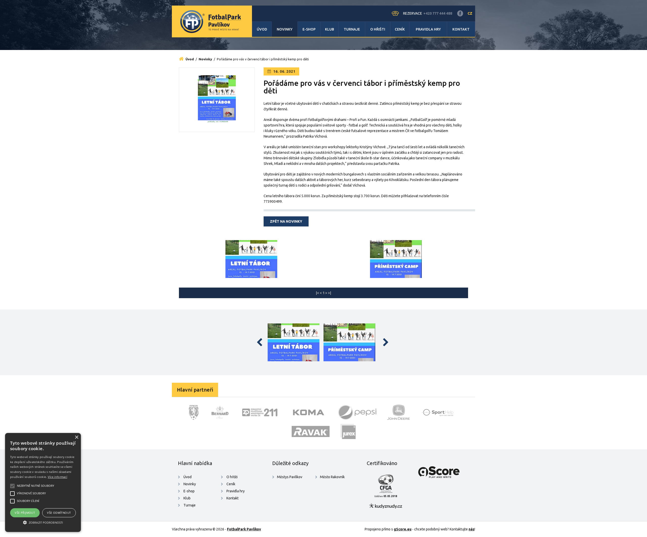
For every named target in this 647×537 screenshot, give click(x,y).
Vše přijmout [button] (25, 513)
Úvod (262, 29)
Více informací (57, 477)
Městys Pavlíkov (289, 477)
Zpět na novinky (286, 221)
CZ (470, 13)
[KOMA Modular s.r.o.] (309, 412)
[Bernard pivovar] (220, 412)
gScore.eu (402, 529)
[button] (43, 522)
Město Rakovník (332, 477)
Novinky (284, 29)
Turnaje (352, 29)
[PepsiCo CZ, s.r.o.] (357, 412)
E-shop (309, 29)
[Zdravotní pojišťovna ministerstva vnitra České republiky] (260, 412)
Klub (329, 29)
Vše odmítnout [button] (59, 513)
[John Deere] (398, 412)
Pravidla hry (428, 29)
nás (471, 529)
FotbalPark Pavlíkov (244, 529)
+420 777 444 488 (437, 13)
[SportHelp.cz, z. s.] (439, 412)
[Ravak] (311, 431)
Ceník (400, 29)
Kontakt (461, 29)
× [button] (76, 437)
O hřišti (377, 29)
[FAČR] (194, 412)
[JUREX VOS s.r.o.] (348, 431)
